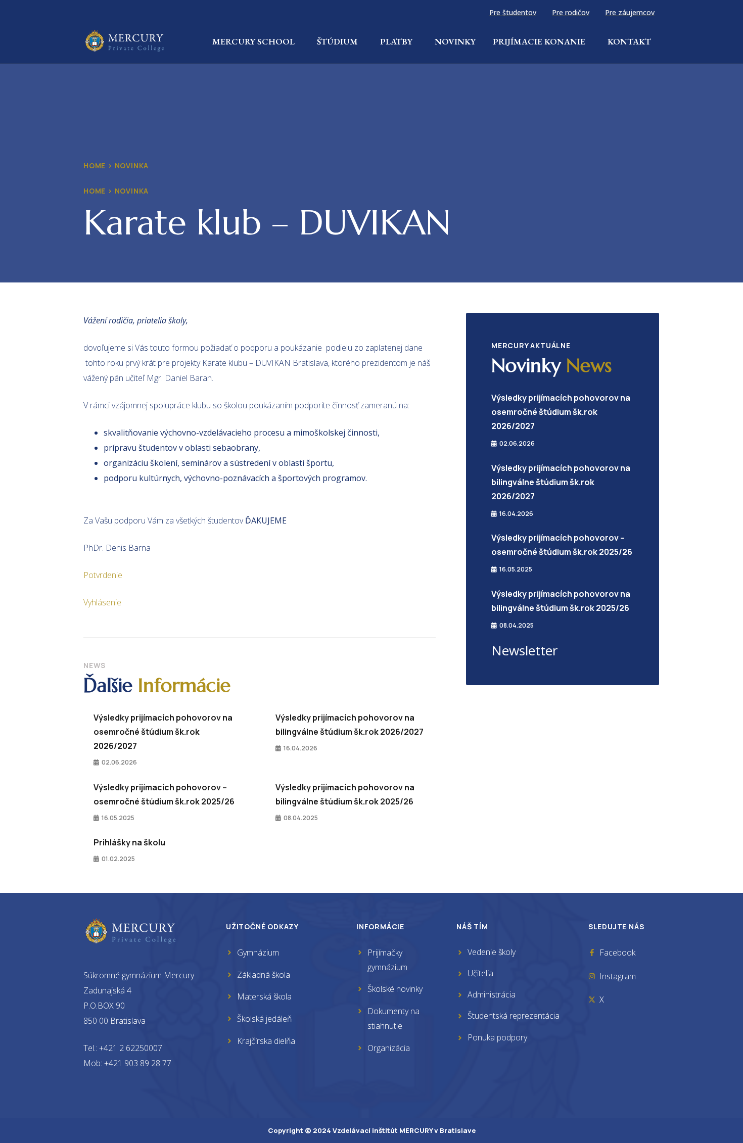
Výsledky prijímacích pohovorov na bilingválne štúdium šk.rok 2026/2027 (560, 482)
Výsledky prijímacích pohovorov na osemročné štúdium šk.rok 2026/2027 (163, 731)
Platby (396, 41)
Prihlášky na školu (129, 842)
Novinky (455, 41)
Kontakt (629, 41)
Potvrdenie (102, 575)
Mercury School (253, 41)
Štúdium (337, 41)
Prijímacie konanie (539, 41)
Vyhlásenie (102, 602)
